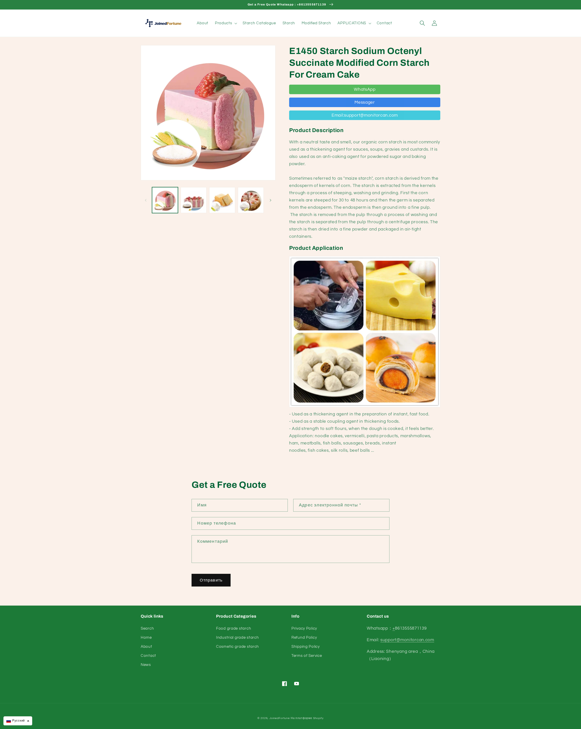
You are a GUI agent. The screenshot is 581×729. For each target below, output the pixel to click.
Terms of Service (306, 656)
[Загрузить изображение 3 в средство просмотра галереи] (222, 200)
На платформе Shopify (307, 718)
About (146, 647)
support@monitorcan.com (407, 640)
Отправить (211, 580)
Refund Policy (304, 638)
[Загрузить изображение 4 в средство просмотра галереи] (251, 200)
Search (147, 628)
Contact (148, 656)
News (146, 665)
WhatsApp (365, 89)
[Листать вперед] (271, 200)
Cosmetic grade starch (237, 647)
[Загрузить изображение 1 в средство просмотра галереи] (165, 200)
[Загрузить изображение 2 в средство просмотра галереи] (194, 200)
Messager (365, 102)
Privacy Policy (304, 628)
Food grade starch (233, 628)
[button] (225, 23)
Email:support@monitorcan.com (365, 115)
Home (146, 638)
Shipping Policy (305, 647)
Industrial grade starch (237, 638)
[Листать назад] (146, 200)
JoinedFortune (279, 718)
